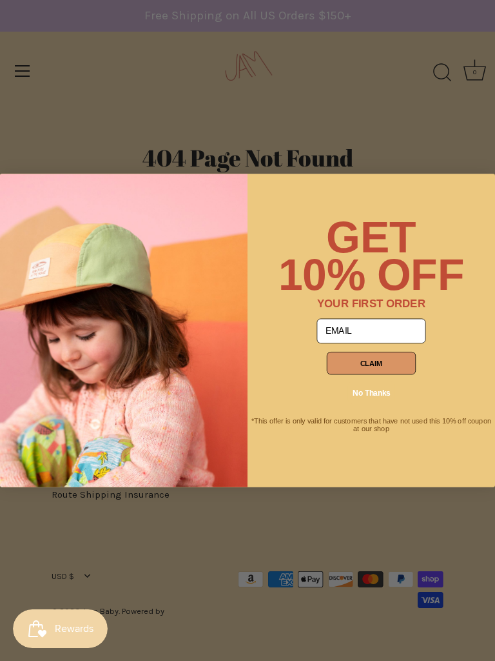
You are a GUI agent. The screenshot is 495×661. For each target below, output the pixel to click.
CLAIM (371, 363)
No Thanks (371, 393)
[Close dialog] (15, 189)
